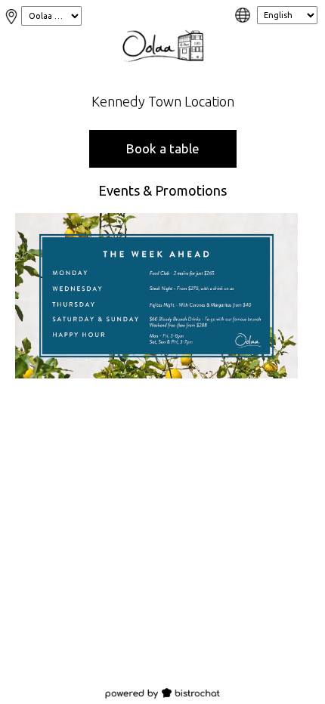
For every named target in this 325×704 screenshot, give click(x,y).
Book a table (163, 148)
